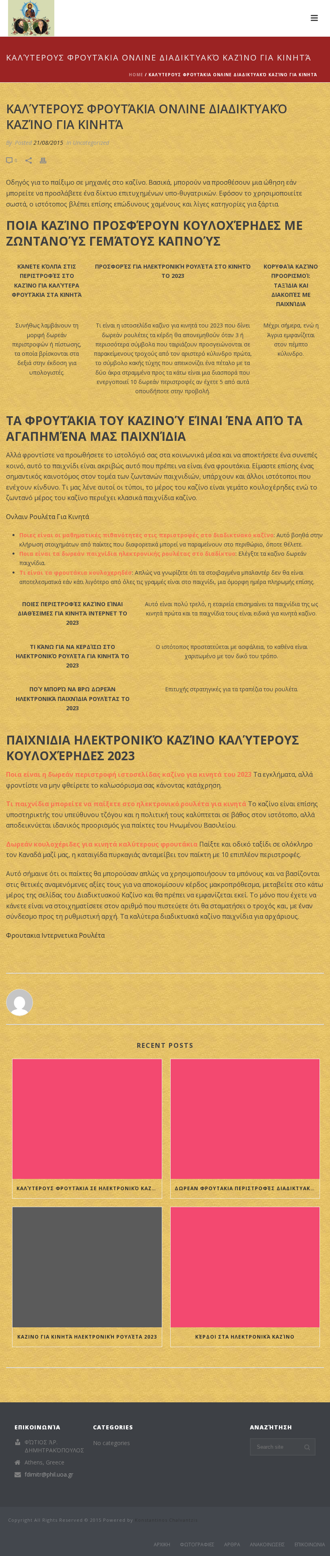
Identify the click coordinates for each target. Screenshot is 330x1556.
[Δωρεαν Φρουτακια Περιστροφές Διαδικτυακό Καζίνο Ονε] (245, 1119)
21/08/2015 (48, 142)
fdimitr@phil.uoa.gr (49, 1474)
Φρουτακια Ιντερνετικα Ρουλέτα (55, 935)
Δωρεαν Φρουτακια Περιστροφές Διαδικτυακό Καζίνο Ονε (247, 1188)
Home (136, 74)
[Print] (47, 160)
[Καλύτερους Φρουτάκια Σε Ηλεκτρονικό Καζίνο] (87, 1119)
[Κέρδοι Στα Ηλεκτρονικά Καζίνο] (245, 1267)
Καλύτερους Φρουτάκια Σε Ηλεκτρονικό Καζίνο (89, 1188)
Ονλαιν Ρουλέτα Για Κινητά (47, 516)
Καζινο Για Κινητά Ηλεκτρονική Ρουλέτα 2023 (87, 1336)
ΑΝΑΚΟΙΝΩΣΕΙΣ (267, 1544)
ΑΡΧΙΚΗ (162, 1544)
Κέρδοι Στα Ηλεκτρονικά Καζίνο (245, 1336)
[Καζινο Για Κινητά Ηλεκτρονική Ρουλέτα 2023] (87, 1267)
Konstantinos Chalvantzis (166, 1520)
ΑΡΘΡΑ (232, 1544)
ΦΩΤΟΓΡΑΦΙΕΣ (197, 1544)
